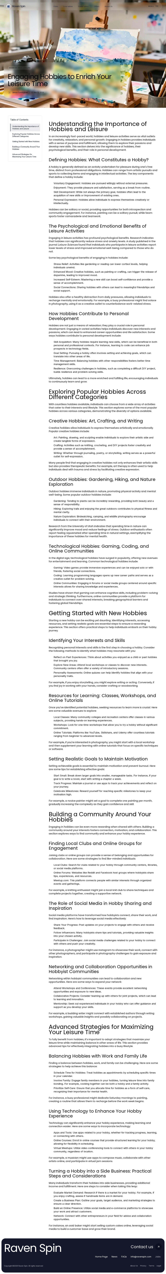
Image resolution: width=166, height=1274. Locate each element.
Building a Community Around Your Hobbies (26, 148)
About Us (134, 1266)
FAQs (124, 1256)
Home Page (101, 1256)
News (114, 1256)
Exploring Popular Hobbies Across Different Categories (26, 135)
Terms (151, 1266)
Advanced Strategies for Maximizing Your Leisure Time (24, 155)
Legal (159, 1266)
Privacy (143, 1266)
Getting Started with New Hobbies (25, 141)
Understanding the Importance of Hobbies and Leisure (25, 127)
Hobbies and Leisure (20, 68)
